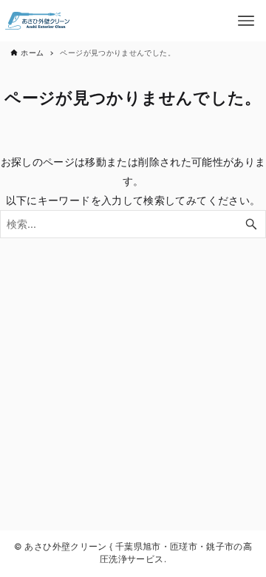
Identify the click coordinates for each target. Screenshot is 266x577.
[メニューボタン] (246, 21)
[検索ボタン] (251, 224)
